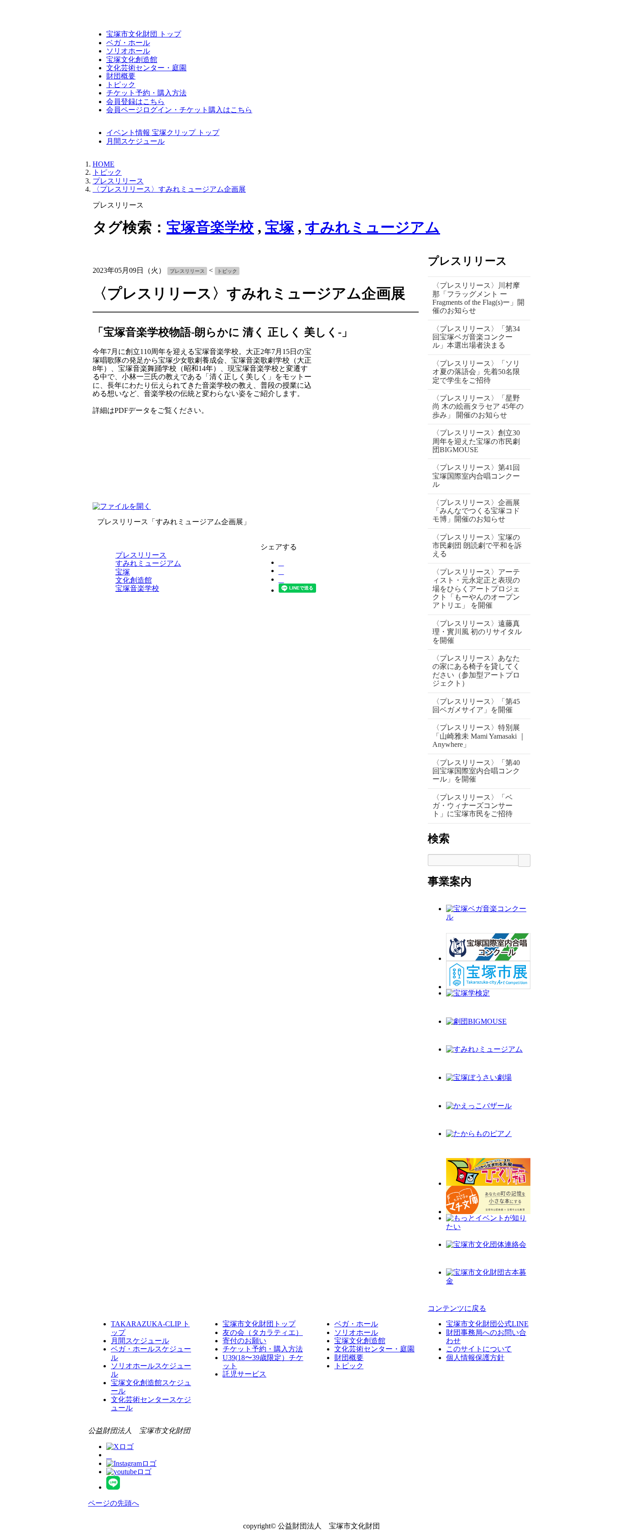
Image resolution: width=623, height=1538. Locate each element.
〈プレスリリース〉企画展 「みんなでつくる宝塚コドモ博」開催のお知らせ (476, 511)
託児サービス (244, 1374)
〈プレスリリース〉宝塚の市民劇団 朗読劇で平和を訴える (477, 545)
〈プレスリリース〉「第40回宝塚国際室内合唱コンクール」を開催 (476, 771)
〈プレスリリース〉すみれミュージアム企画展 (169, 189)
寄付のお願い (244, 1341)
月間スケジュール (135, 141)
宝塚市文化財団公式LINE (487, 1324)
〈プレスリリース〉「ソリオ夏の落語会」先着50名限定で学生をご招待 (476, 372)
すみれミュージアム (372, 227)
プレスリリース (118, 181)
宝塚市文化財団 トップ (143, 34)
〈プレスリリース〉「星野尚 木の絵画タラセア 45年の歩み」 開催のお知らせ (478, 406)
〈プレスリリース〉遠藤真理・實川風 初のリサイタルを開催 (477, 632)
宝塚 (279, 227)
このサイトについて (479, 1349)
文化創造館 (133, 580)
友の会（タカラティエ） (263, 1332)
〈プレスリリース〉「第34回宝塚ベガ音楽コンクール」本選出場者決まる (476, 337)
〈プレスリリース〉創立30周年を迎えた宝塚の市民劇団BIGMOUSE (476, 441)
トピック (120, 85)
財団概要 (120, 76)
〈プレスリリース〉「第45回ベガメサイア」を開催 (476, 706)
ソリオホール (128, 51)
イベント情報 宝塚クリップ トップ (162, 132)
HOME (103, 164)
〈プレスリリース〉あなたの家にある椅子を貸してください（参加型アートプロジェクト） (476, 670)
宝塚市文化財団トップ (259, 1324)
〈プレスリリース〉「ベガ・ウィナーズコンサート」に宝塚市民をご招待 (472, 805)
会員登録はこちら (135, 101)
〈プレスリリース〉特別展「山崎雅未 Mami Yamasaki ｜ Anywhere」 (479, 736)
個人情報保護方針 (475, 1357)
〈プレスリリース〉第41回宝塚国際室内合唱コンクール (476, 476)
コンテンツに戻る (457, 1308)
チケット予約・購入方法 (146, 93)
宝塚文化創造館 (131, 59)
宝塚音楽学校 (210, 227)
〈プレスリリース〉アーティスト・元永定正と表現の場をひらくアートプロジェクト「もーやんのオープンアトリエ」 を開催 (476, 589)
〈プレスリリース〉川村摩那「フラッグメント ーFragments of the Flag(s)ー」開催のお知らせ (478, 298)
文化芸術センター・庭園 (146, 68)
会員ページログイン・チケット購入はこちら (179, 110)
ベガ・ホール (128, 43)
